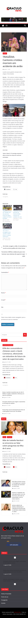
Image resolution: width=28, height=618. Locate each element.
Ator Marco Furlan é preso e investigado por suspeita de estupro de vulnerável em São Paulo (18, 484)
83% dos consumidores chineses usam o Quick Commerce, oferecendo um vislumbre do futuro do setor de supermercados (14, 353)
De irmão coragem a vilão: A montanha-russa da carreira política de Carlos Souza (15, 247)
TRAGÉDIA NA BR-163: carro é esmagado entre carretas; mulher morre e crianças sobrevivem (7, 232)
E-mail (3, 300)
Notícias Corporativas (8, 345)
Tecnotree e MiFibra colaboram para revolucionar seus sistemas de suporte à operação (13, 254)
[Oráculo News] (3, 25)
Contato (3, 603)
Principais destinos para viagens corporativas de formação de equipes (13, 402)
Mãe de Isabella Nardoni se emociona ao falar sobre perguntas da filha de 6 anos (13, 444)
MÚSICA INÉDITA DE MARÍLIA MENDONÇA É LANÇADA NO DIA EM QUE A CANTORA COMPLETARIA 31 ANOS (18, 508)
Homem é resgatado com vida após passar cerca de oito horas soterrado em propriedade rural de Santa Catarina (18, 496)
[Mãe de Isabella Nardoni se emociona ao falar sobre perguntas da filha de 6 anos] (14, 428)
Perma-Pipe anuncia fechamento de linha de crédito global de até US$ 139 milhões (13, 410)
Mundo (4, 53)
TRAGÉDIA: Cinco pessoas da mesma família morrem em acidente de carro (17, 214)
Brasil (4, 437)
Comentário (5, 272)
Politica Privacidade (6, 593)
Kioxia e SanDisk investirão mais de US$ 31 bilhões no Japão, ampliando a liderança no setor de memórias (13, 393)
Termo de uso (4, 597)
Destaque (10, 437)
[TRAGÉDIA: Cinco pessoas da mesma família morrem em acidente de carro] (17, 207)
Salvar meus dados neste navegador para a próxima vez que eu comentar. (13, 318)
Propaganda (4, 600)
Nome (3, 293)
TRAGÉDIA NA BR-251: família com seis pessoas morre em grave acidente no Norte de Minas (7, 214)
